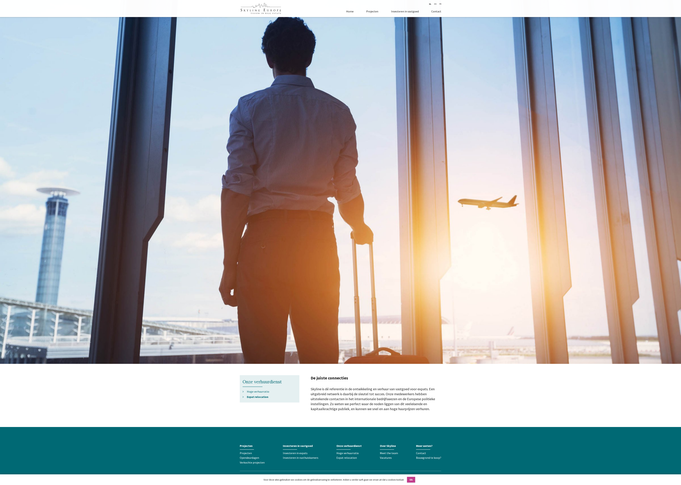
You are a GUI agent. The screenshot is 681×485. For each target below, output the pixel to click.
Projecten (372, 11)
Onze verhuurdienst (262, 382)
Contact (436, 11)
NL (430, 4)
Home (350, 11)
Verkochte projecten (252, 462)
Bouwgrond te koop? (428, 457)
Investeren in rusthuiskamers (300, 457)
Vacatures (386, 457)
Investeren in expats (295, 453)
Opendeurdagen (249, 457)
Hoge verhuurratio (258, 391)
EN (435, 4)
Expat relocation (257, 396)
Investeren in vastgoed (405, 11)
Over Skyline (388, 446)
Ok (411, 479)
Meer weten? (424, 446)
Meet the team (389, 453)
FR (440, 4)
